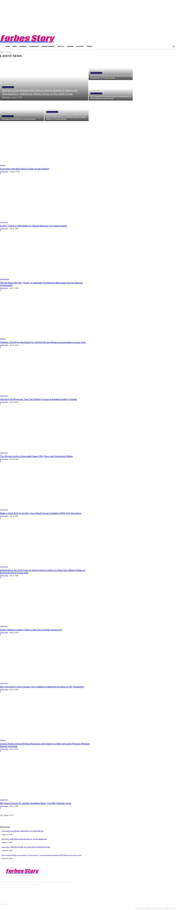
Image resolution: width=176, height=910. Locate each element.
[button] (173, 46)
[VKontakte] (23, 893)
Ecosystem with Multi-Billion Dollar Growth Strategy (24, 169)
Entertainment (4, 279)
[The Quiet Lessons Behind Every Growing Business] (22, 111)
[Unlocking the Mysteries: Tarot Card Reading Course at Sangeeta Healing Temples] (45, 374)
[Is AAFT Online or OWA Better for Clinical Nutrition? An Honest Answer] (45, 200)
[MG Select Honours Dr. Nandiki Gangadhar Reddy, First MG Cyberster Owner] (45, 778)
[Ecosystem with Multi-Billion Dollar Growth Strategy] (45, 143)
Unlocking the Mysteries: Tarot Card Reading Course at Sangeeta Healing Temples (38, 399)
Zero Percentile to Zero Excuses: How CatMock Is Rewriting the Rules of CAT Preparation (42, 687)
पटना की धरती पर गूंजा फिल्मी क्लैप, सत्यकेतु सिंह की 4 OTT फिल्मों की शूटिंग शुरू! (23, 831)
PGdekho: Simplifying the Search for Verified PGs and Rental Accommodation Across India (43, 342)
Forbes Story (4, 171)
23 (4, 815)
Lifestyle (3, 740)
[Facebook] (163, 30)
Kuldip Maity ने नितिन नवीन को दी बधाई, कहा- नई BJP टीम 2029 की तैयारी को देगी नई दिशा (26, 847)
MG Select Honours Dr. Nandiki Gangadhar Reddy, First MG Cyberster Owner (35, 803)
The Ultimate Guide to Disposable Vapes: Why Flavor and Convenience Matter (36, 456)
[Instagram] (166, 30)
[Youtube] (175, 30)
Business (3, 165)
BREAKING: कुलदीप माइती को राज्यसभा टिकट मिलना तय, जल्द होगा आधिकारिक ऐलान (24, 839)
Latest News (8, 87)
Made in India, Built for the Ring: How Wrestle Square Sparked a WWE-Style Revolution (40, 513)
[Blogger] (2, 893)
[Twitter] (169, 30)
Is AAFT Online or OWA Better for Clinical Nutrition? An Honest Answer (33, 226)
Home (2, 52)
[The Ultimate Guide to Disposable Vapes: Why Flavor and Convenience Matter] (45, 431)
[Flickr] (12, 893)
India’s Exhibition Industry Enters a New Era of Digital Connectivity (31, 630)
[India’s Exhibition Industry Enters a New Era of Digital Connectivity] (45, 604)
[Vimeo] (172, 30)
